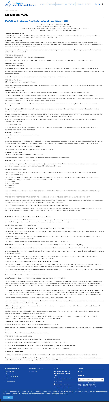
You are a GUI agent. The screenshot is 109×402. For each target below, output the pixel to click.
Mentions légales (10, 381)
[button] (51, 4)
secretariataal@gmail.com (62, 384)
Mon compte (33, 371)
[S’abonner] (102, 379)
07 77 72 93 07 (59, 381)
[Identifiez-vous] (99, 4)
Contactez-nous (10, 373)
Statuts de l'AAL (10, 371)
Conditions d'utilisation (12, 376)
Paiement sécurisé (11, 379)
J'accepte (7, 397)
